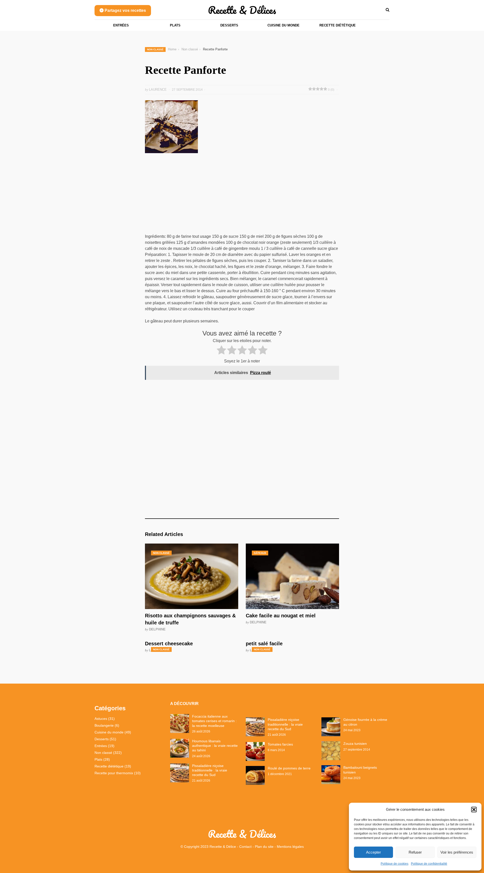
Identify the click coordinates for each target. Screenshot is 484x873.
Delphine (157, 629)
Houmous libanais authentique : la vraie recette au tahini (215, 745)
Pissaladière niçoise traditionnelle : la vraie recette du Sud (209, 770)
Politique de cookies (394, 863)
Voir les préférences (456, 852)
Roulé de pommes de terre (289, 768)
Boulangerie (104, 725)
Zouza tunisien (355, 744)
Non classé (155, 49)
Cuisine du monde (283, 25)
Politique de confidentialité (429, 863)
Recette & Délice (222, 847)
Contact (245, 847)
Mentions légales (290, 847)
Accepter (373, 852)
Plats (175, 25)
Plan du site (264, 847)
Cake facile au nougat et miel (281, 615)
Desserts (229, 25)
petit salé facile (264, 643)
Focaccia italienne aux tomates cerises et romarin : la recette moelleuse (214, 720)
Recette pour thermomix (114, 773)
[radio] (221, 350)
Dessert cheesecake (169, 643)
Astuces (101, 719)
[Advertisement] (242, 196)
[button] (473, 809)
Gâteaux (260, 553)
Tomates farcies (280, 744)
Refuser (415, 852)
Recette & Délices (242, 10)
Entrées (121, 25)
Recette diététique (337, 25)
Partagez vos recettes (125, 10)
